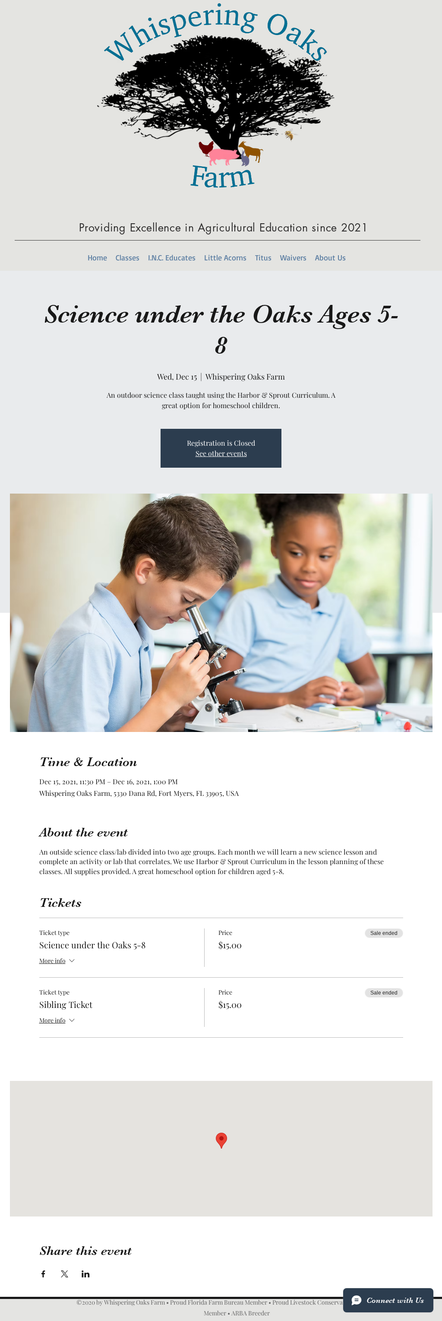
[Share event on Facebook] (43, 1273)
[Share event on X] (64, 1273)
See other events (221, 453)
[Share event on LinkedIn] (86, 1273)
